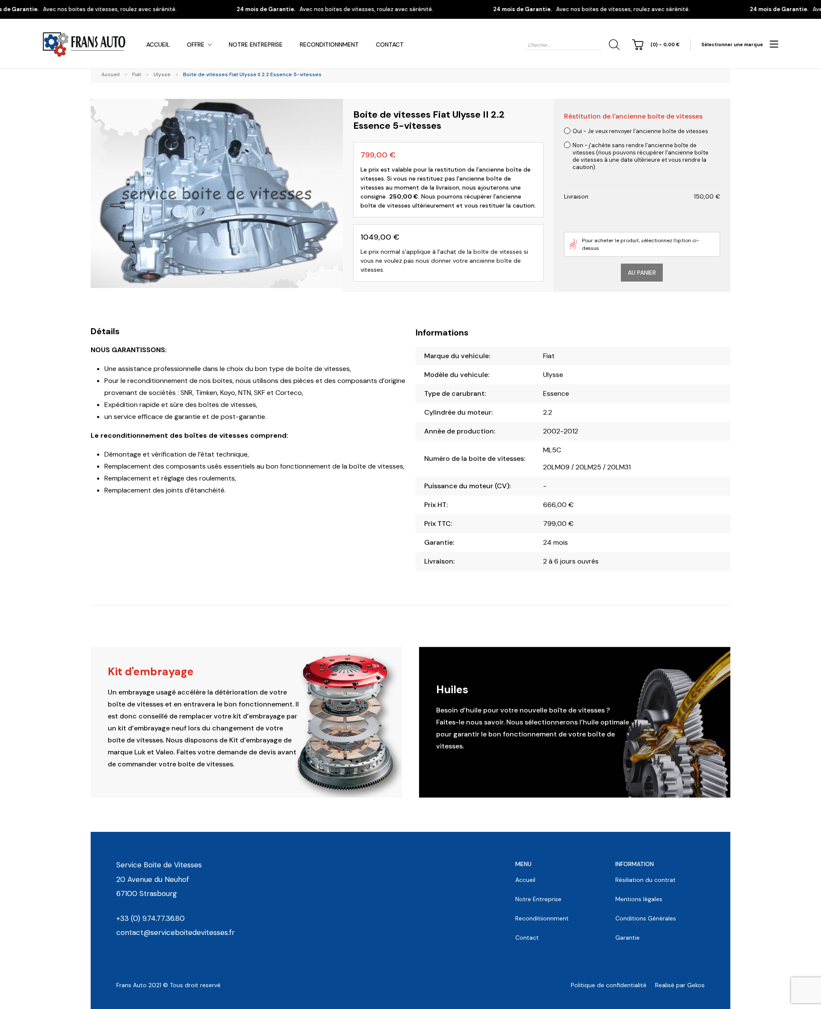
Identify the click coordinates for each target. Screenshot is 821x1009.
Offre (195, 44)
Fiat (136, 74)
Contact (390, 44)
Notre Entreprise (256, 44)
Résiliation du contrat (645, 880)
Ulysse (162, 74)
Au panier (642, 272)
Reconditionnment (329, 44)
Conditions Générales (645, 918)
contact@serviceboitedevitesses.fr (175, 932)
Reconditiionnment (542, 918)
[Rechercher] (612, 44)
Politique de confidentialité (609, 985)
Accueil (158, 44)
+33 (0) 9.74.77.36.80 (150, 918)
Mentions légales (638, 899)
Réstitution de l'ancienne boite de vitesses (633, 116)
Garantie (627, 937)
